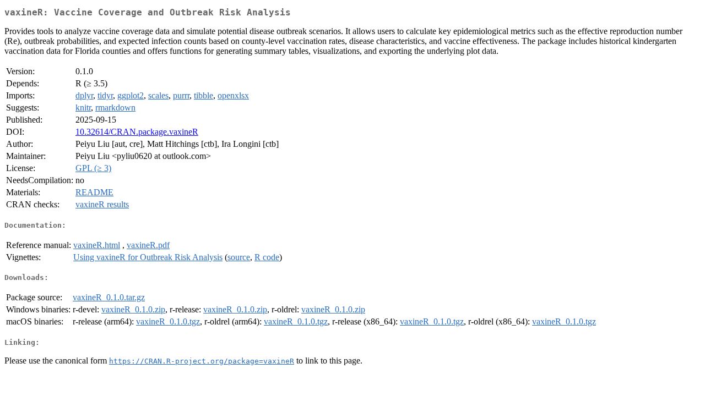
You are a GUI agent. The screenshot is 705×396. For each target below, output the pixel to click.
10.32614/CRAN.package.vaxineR (136, 131)
